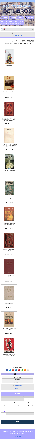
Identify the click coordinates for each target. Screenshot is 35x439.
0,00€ (17, 382)
